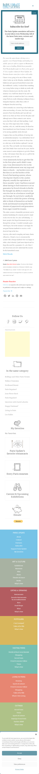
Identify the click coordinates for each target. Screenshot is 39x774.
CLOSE (34, 13)
